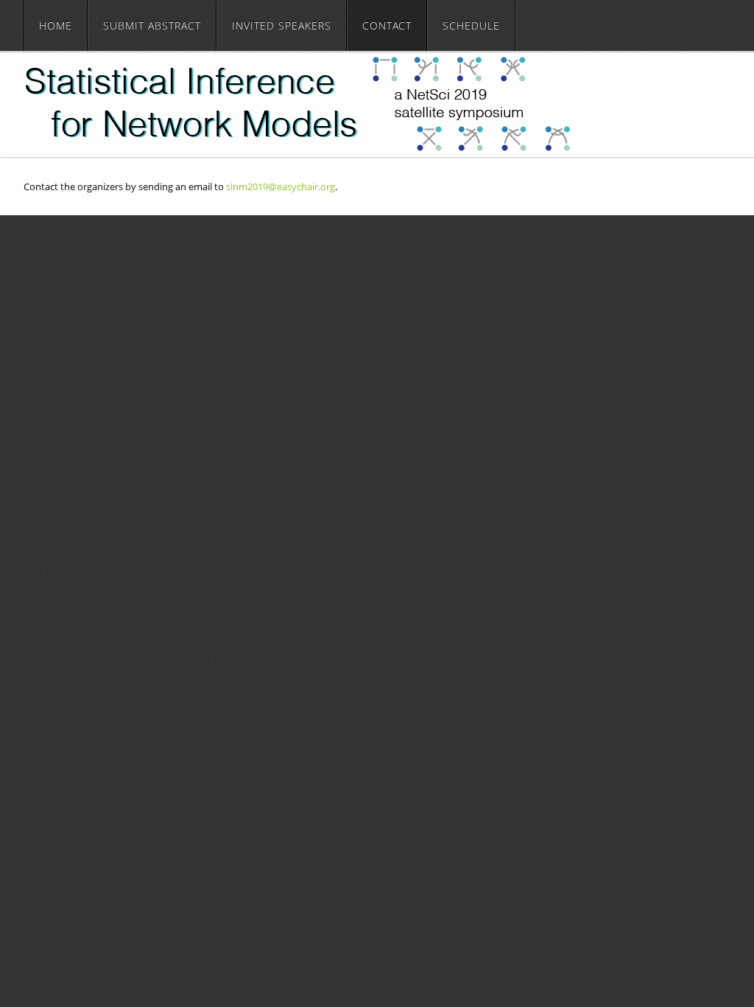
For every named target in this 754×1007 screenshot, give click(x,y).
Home (55, 25)
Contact (387, 25)
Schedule (471, 25)
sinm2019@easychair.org (280, 186)
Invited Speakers (281, 25)
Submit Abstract (152, 25)
